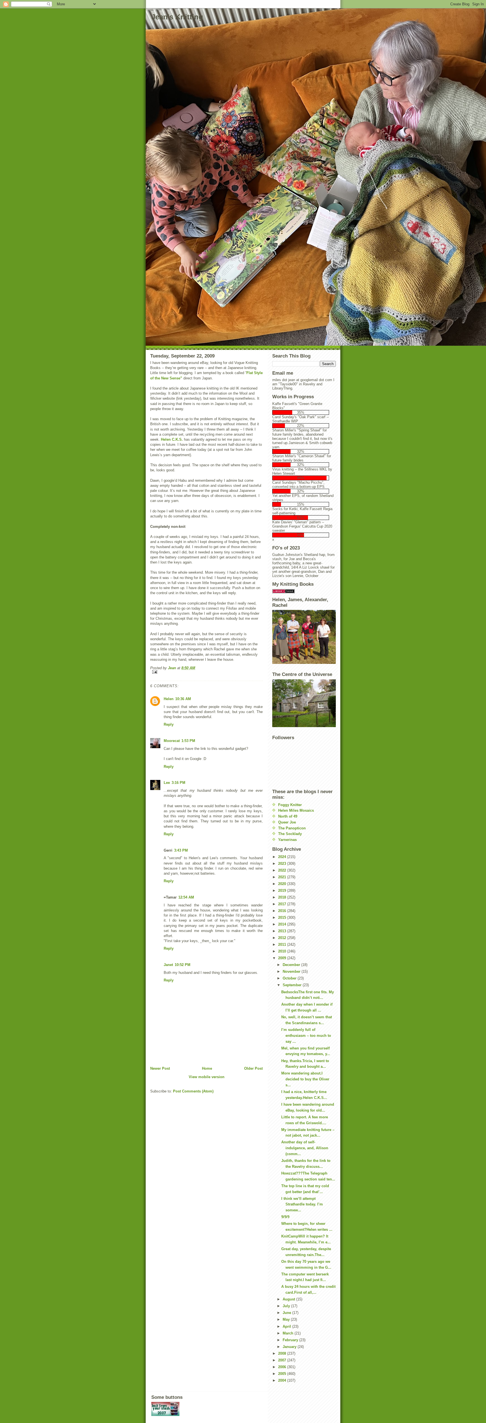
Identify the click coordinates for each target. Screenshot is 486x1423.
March (288, 1333)
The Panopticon (292, 828)
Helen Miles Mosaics (296, 810)
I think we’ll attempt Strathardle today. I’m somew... (302, 1204)
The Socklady (290, 834)
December (292, 965)
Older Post (253, 1068)
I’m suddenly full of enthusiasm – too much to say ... (306, 1036)
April (287, 1326)
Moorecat (172, 741)
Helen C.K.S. (172, 439)
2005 (282, 1374)
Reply (169, 724)
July (287, 1306)
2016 (282, 911)
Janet (168, 965)
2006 (282, 1367)
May (287, 1319)
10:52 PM (182, 965)
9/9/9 (285, 1217)
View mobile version (206, 1077)
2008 (282, 1353)
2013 (282, 931)
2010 (282, 951)
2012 (282, 938)
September (293, 985)
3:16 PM (178, 782)
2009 (282, 958)
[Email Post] (206, 672)
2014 (282, 924)
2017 (282, 904)
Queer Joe (287, 822)
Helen (169, 699)
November (292, 971)
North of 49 (287, 816)
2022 (282, 870)
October (290, 978)
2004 (282, 1380)
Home (207, 1068)
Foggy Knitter (290, 805)
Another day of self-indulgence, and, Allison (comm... (304, 1148)
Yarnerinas (287, 840)
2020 (282, 884)
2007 (282, 1360)
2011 (282, 944)
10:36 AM (183, 699)
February (291, 1340)
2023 (282, 863)
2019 (282, 890)
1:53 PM (188, 741)
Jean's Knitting (177, 17)
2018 (282, 897)
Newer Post (160, 1068)
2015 (282, 917)
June (287, 1313)
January (290, 1347)
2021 (282, 877)
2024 (282, 857)
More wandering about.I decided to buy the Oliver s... (305, 1079)
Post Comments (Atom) (193, 1091)
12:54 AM (186, 897)
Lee (167, 782)
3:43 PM (181, 850)
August (289, 1299)
